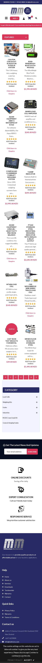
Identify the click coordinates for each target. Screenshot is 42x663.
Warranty (7, 594)
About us (7, 580)
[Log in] (24, 18)
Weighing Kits (7, 402)
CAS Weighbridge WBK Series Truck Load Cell (30, 288)
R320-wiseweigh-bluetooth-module (30, 64)
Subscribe (32, 452)
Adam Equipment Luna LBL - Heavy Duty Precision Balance (11, 230)
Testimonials (9, 590)
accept (29, 660)
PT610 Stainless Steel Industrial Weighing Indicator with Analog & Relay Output (30, 233)
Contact (7, 597)
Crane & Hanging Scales (11, 423)
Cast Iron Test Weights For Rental (11, 341)
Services (7, 584)
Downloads (8, 587)
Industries (6, 413)
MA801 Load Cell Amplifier (30, 112)
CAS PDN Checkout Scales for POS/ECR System (11, 63)
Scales (5, 407)
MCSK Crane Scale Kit (10, 418)
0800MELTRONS (9, 2)
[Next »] (36, 377)
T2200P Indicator (30, 173)
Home (6, 577)
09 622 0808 (21, 2)
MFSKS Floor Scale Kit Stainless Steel (30, 342)
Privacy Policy (9, 611)
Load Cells (6, 397)
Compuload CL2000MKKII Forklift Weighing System (11, 175)
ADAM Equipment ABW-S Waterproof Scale (11, 121)
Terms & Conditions (11, 617)
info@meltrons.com (32, 2)
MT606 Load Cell (11, 285)
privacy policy (15, 660)
